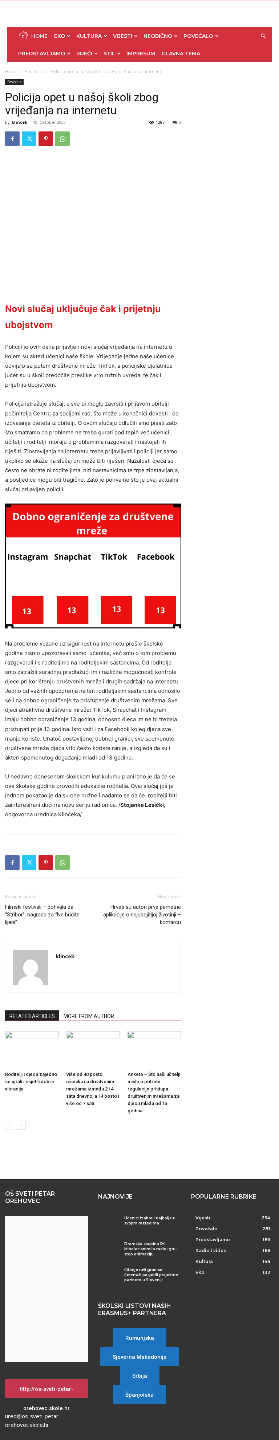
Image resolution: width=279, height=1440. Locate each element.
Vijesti (122, 36)
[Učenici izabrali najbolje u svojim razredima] (108, 1224)
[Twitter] (29, 138)
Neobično (157, 36)
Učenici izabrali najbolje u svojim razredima (149, 1221)
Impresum (140, 53)
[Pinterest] (46, 138)
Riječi (84, 53)
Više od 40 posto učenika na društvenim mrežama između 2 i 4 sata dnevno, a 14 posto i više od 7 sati (92, 1089)
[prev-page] (9, 1125)
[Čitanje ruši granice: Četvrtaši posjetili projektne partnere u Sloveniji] (108, 1275)
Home (39, 36)
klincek (19, 122)
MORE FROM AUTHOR (89, 1016)
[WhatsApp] (62, 138)
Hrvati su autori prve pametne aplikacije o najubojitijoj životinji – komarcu (142, 915)
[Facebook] (12, 138)
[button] (263, 36)
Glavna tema (181, 53)
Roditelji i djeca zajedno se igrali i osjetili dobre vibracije (31, 1082)
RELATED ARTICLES (32, 1016)
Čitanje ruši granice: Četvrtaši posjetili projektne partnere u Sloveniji (151, 1274)
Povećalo (198, 36)
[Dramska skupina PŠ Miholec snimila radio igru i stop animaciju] (108, 1249)
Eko (59, 36)
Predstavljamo (41, 53)
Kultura (89, 36)
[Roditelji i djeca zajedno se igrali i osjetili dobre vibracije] (31, 1049)
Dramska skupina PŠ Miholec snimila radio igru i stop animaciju (151, 1249)
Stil (109, 53)
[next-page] (21, 1125)
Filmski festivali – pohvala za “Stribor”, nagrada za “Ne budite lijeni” (42, 915)
